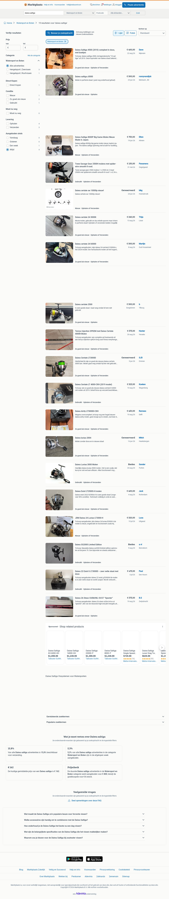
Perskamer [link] (76, 876)
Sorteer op (143, 29)
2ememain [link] (113, 876)
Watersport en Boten (55, 42)
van (7, 44)
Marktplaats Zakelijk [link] (36, 869)
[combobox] (44, 13)
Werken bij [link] (63, 876)
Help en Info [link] (75, 869)
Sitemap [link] (126, 876)
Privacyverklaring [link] (107, 869)
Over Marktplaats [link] (47, 876)
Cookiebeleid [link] (124, 869)
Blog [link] (21, 869)
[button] (106, 5)
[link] (33, 4)
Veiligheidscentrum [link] (73, 5)
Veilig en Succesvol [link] (57, 869)
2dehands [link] (100, 876)
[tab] (118, 33)
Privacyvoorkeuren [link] (142, 869)
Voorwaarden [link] (59, 5)
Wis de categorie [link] (34, 55)
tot (24, 44)
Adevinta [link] (88, 876)
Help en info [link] (48, 5)
